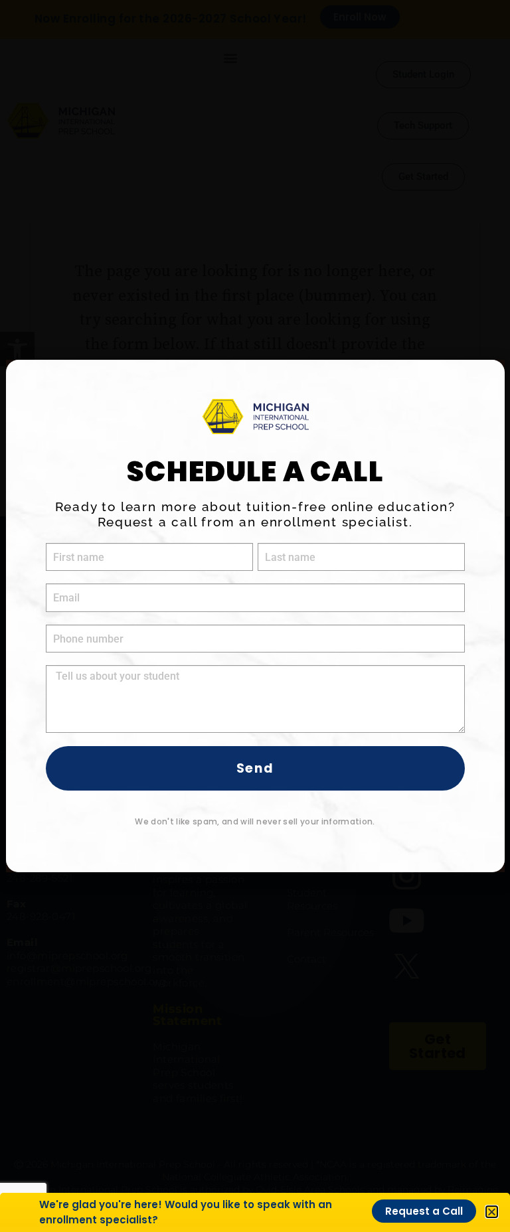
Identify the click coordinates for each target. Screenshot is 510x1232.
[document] (255, 616)
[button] (492, 1212)
